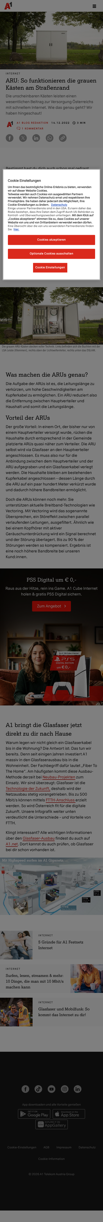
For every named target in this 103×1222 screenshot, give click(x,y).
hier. (16, 229)
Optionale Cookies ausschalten (51, 253)
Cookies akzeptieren (51, 240)
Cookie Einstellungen (50, 267)
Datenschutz (59, 204)
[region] (52, 224)
